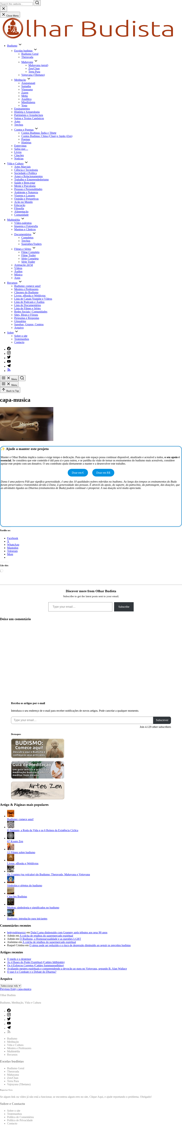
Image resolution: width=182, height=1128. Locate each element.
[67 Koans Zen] (10, 838)
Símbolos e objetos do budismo (24, 885)
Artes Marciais (22, 166)
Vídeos (18, 268)
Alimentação (21, 211)
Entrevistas (20, 145)
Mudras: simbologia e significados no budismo (33, 907)
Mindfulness (28, 102)
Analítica (26, 99)
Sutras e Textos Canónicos (29, 118)
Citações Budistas (17, 896)
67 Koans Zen (15, 841)
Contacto (19, 342)
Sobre (10, 332)
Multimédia (13, 219)
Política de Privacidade (20, 1120)
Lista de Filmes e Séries (27, 308)
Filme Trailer (28, 255)
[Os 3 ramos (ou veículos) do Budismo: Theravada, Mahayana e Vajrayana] (10, 871)
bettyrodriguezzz (16, 932)
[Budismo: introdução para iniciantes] (10, 915)
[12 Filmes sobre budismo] (10, 849)
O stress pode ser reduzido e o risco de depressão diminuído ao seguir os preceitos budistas (80, 945)
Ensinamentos (22, 108)
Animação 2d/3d (23, 264)
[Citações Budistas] (10, 893)
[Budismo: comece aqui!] (10, 816)
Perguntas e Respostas (26, 318)
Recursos (12, 282)
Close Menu (12, 15)
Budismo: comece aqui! (27, 285)
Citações (19, 155)
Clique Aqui (96, 1096)
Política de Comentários (20, 1117)
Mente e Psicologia (25, 185)
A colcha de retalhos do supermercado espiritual (46, 935)
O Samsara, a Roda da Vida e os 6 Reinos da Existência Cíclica (42, 830)
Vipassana (27, 89)
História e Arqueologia (27, 111)
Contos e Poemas (24, 129)
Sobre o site (20, 335)
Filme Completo (30, 252)
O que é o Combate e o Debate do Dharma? (31, 971)
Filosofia (19, 208)
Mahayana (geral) (38, 65)
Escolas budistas (23, 50)
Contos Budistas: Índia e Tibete (38, 132)
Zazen (24, 92)
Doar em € (78, 472)
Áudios (18, 271)
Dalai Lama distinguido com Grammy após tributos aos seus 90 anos (69, 932)
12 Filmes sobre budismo (21, 852)
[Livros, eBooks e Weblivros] (10, 860)
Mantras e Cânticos (25, 229)
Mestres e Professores (26, 289)
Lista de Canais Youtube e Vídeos (33, 298)
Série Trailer (28, 261)
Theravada (27, 57)
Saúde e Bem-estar (24, 182)
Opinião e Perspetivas (26, 198)
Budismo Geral (29, 53)
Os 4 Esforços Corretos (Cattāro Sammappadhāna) (35, 965)
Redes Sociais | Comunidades (30, 311)
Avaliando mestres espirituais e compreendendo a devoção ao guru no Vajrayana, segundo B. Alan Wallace (67, 968)
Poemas (25, 139)
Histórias (26, 142)
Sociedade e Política (25, 173)
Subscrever (162, 720)
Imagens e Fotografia (26, 226)
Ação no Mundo (23, 201)
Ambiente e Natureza (26, 192)
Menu (14, 379)
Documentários (22, 234)
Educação (19, 205)
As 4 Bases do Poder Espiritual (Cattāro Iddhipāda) (36, 962)
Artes (17, 121)
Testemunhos (21, 339)
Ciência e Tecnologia (26, 169)
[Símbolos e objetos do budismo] (10, 882)
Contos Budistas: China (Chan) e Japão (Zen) (46, 136)
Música (18, 274)
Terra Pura (34, 71)
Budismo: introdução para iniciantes (27, 918)
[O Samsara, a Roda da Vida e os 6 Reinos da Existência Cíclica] (10, 827)
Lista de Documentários (27, 305)
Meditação (20, 79)
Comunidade (21, 214)
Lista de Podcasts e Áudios (29, 301)
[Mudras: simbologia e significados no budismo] (10, 904)
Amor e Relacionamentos (28, 176)
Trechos (18, 124)
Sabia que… (21, 148)
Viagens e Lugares (24, 195)
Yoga (24, 105)
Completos (27, 237)
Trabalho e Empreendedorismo (31, 179)
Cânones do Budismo (26, 292)
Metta (24, 95)
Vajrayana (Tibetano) (33, 74)
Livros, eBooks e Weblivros (30, 295)
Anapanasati (28, 83)
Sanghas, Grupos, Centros (29, 324)
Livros (18, 152)
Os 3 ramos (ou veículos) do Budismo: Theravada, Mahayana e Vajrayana (48, 874)
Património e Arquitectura (28, 115)
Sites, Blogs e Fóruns (26, 314)
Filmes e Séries (22, 248)
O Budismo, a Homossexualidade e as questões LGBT (50, 938)
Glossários (20, 321)
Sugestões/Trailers (31, 243)
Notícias (18, 158)
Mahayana (27, 62)
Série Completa (30, 258)
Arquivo (19, 327)
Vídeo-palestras (23, 222)
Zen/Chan (34, 68)
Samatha (26, 86)
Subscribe (123, 606)
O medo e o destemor (19, 958)
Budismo (12, 45)
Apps (17, 277)
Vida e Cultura (15, 163)
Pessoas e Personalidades (28, 189)
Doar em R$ (103, 472)
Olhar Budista (8, 995)
